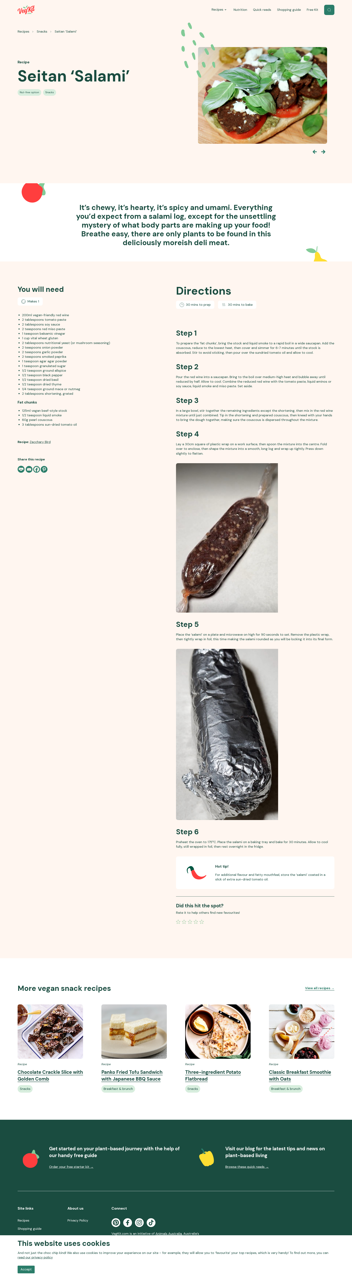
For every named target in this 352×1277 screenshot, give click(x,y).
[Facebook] (36, 469)
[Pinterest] (44, 469)
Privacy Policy (77, 1220)
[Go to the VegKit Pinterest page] (115, 1222)
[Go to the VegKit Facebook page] (127, 1222)
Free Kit (312, 10)
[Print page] (21, 469)
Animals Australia (168, 1233)
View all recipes (319, 988)
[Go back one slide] (314, 151)
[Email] (29, 469)
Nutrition (240, 10)
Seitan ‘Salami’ (66, 31)
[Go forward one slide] (323, 151)
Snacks (42, 31)
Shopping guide (289, 10)
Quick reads (262, 10)
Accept (26, 1269)
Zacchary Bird (40, 442)
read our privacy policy (35, 1257)
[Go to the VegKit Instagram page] (139, 1222)
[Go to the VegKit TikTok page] (151, 1222)
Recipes (217, 9)
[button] (329, 10)
